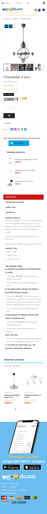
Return (13, 487)
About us (4, 483)
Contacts (15, 483)
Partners (24, 490)
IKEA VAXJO (8, 392)
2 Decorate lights (25, 19)
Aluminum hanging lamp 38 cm (26, 159)
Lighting (15, 19)
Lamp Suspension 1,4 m (24, 181)
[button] (6, 26)
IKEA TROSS (29, 392)
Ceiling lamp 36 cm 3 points (25, 170)
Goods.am (6, 19)
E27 (11, 239)
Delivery (4, 487)
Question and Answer (9, 490)
